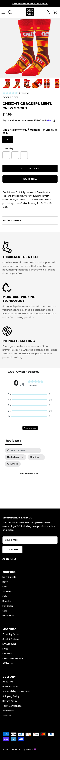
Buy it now (30, 179)
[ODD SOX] (30, 12)
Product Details (12, 220)
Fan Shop (7, 606)
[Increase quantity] (24, 155)
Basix (5, 581)
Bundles (6, 601)
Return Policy (9, 701)
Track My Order (10, 634)
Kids (4, 596)
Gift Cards (8, 615)
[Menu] (3, 12)
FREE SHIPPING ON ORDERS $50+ (30, 3)
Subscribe (12, 549)
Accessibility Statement (16, 691)
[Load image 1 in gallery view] (30, 48)
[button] (30, 394)
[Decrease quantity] (6, 155)
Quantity (7, 148)
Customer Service (12, 658)
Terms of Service (12, 705)
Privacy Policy (10, 686)
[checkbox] (13, 464)
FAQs (5, 648)
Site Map (7, 715)
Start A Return (10, 639)
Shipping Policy (10, 696)
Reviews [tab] (13, 440)
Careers (7, 653)
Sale (4, 610)
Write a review (30, 428)
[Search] (10, 12)
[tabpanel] (30, 477)
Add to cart (30, 168)
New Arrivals (9, 577)
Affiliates (7, 663)
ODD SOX (14, 749)
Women (7, 591)
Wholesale (8, 710)
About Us (7, 681)
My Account (9, 643)
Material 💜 (31, 749)
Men (4, 586)
